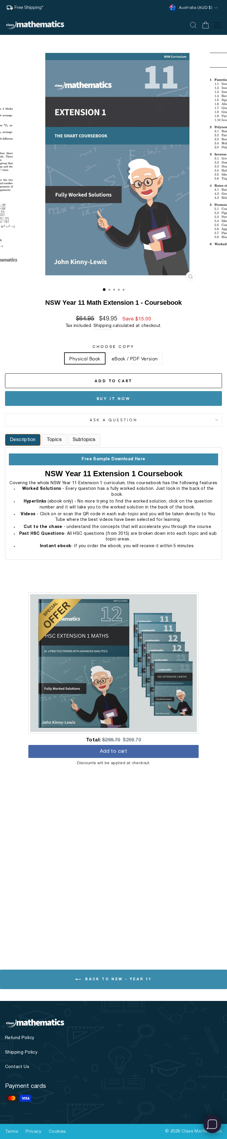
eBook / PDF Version (135, 358)
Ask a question (113, 419)
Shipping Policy (21, 1052)
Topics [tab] (54, 440)
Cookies (57, 1132)
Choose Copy (114, 347)
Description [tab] (23, 440)
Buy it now (114, 398)
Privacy (33, 1132)
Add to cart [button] (113, 752)
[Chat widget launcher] (212, 1124)
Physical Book (84, 358)
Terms (11, 1132)
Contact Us (17, 1067)
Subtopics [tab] (84, 440)
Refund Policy (19, 1038)
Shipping (102, 326)
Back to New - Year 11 (117, 979)
